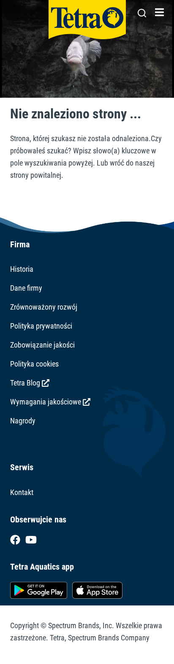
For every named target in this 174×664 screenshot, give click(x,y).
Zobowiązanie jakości (42, 344)
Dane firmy (26, 288)
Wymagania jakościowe (46, 401)
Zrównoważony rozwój (43, 307)
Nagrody (22, 420)
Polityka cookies (34, 363)
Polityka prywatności (41, 325)
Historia (21, 269)
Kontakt (21, 492)
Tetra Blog (26, 382)
